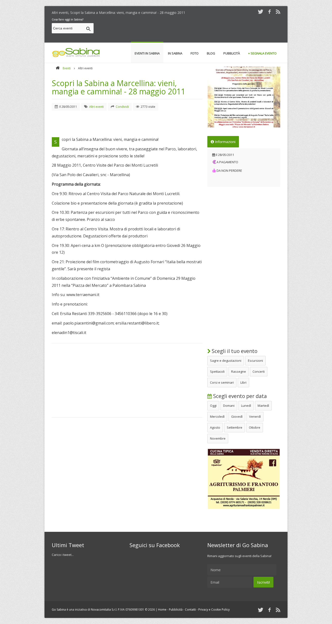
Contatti (190, 609)
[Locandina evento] (243, 97)
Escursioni (255, 360)
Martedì (263, 405)
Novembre (218, 438)
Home (162, 609)
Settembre (234, 427)
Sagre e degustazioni (225, 360)
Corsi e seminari (222, 382)
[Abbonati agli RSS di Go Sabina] (278, 11)
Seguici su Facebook (155, 545)
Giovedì (237, 416)
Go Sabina (59, 609)
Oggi (213, 405)
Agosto (215, 427)
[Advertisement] (191, 29)
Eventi (67, 68)
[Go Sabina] (57, 68)
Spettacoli (217, 371)
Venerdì (255, 416)
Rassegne (238, 371)
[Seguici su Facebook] (269, 11)
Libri (243, 382)
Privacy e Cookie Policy (214, 609)
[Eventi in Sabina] (76, 56)
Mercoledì (217, 416)
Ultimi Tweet (68, 545)
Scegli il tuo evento (233, 351)
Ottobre (254, 427)
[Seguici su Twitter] (260, 11)
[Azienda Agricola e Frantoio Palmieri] (243, 508)
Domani (229, 405)
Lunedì (246, 405)
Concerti (259, 371)
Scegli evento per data (239, 396)
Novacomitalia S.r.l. (104, 609)
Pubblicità (176, 609)
